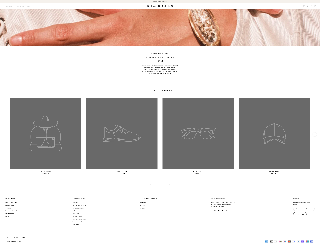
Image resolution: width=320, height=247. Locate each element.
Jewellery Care (77, 216)
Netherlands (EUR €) (16, 237)
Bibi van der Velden (11, 202)
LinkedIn (142, 208)
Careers (7, 216)
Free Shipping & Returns (160, 1)
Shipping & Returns (78, 208)
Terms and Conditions (12, 210)
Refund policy (76, 224)
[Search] (307, 6)
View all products (160, 183)
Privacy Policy (9, 213)
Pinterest (143, 210)
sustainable (228, 204)
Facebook (142, 205)
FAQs (74, 210)
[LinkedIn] (226, 210)
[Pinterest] (219, 210)
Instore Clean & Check (79, 219)
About (29, 6)
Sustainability (9, 205)
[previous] (5, 134)
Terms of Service (77, 221)
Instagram (143, 202)
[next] (315, 134)
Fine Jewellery (8, 6)
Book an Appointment (79, 205)
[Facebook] (211, 210)
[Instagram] (215, 210)
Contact (75, 202)
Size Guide (75, 213)
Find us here (20, 6)
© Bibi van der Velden (14, 241)
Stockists (8, 208)
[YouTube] (222, 210)
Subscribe (300, 214)
